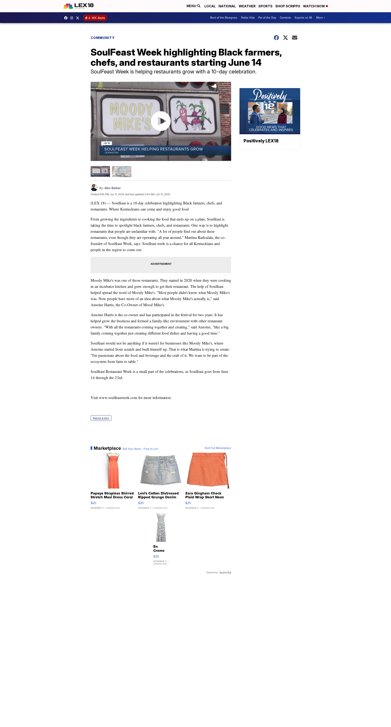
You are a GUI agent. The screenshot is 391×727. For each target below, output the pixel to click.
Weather (247, 6)
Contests (285, 18)
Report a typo (101, 418)
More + (320, 18)
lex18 (66, 18)
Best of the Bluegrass (223, 18)
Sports (265, 6)
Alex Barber (112, 188)
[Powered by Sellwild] (225, 572)
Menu (192, 6)
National (227, 6)
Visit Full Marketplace (217, 448)
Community (103, 38)
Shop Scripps (287, 6)
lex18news (78, 18)
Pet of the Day (267, 18)
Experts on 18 (303, 18)
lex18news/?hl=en (72, 18)
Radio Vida (248, 18)
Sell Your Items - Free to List (140, 449)
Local (210, 6)
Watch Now (314, 6)
